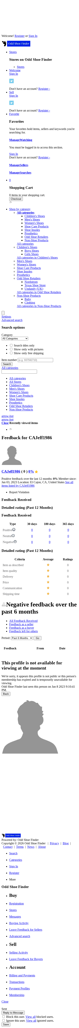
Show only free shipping (28, 353)
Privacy (54, 843)
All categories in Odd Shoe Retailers (39, 292)
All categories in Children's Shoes (37, 257)
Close (5, 423)
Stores (20, 66)
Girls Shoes (32, 254)
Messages (15, 916)
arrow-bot (7, 416)
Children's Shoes (35, 216)
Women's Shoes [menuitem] (26, 264)
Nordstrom (31, 281)
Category (7, 335)
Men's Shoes (32, 219)
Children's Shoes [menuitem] (27, 247)
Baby (28, 299)
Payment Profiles (19, 988)
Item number (9, 360)
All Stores (15, 381)
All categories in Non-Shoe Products (39, 306)
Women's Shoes (34, 223)
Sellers (24, 165)
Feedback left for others (23, 631)
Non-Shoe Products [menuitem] (29, 295)
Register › (44, 88)
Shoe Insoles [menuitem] (24, 271)
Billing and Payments (22, 975)
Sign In (33, 35)
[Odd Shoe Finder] (16, 45)
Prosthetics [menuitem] (23, 275)
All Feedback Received (23, 620)
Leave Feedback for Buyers (26, 959)
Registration (16, 903)
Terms (20, 846)
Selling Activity (18, 952)
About (42, 846)
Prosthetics (31, 233)
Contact (7, 846)
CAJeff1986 (11, 471)
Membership (16, 995)
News (30, 846)
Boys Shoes (32, 250)
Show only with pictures (28, 349)
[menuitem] (25, 212)
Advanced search (12, 320)
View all (31, 1016)
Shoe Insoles (32, 230)
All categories (25, 243)
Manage (14, 140)
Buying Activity (19, 923)
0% (31, 471)
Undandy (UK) (34, 288)
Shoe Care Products (37, 226)
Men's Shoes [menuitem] (24, 261)
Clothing (30, 302)
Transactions (16, 982)
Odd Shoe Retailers (36, 236)
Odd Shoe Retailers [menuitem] (28, 278)
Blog (66, 843)
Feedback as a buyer (21, 627)
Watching (26, 140)
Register (20, 35)
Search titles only (24, 345)
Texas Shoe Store (35, 285)
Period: (6, 638)
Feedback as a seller (21, 624)
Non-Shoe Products (36, 240)
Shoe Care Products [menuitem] (29, 268)
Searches (25, 172)
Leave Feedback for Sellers (25, 929)
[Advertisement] (39, 794)
